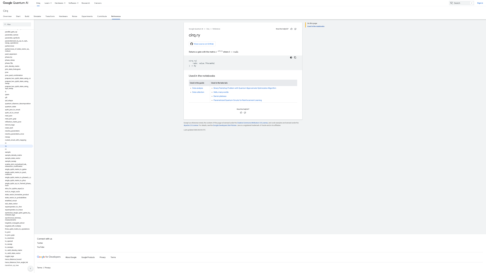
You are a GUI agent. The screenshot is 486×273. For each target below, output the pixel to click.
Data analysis (197, 88)
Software (72, 3)
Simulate (37, 16)
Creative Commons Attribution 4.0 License (252, 123)
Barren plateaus (220, 96)
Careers (98, 3)
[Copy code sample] (295, 57)
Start (18, 16)
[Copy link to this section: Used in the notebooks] (217, 76)
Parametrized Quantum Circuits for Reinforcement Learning (238, 100)
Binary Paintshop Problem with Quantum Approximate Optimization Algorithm (245, 88)
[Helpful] (291, 29)
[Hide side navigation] (30, 268)
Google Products (88, 257)
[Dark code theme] (291, 57)
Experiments (87, 16)
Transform (50, 16)
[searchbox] (17, 24)
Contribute (102, 16)
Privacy (103, 257)
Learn (47, 3)
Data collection (198, 92)
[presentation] (219, 51)
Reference (116, 16)
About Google (71, 257)
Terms (113, 257)
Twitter (40, 243)
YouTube (40, 247)
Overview (7, 16)
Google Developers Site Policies (224, 125)
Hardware (59, 3)
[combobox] (461, 3)
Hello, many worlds (221, 92)
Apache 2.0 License (191, 125)
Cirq (38, 3)
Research (86, 3)
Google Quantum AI (196, 29)
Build (27, 16)
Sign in (480, 3)
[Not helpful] (295, 29)
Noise (74, 16)
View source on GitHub (204, 44)
